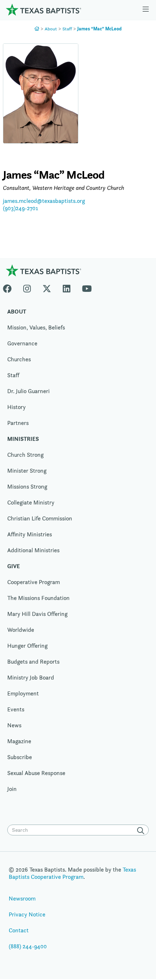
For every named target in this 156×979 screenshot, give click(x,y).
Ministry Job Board (30, 677)
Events (15, 709)
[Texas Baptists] (36, 29)
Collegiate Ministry (30, 502)
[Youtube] (87, 287)
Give (13, 566)
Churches (19, 359)
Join (12, 789)
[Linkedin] (66, 287)
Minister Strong (26, 470)
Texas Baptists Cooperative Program (72, 873)
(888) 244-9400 (28, 946)
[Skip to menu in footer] (145, 9)
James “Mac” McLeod (99, 29)
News (14, 725)
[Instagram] (27, 287)
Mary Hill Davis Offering (37, 613)
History (16, 407)
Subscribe (19, 757)
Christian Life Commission (39, 518)
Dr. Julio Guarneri (28, 391)
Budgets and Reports (33, 661)
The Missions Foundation (38, 598)
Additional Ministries (33, 550)
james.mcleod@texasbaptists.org (44, 200)
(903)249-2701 (20, 208)
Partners (18, 423)
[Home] (43, 9)
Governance (22, 343)
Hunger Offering (27, 645)
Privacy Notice (27, 914)
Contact (19, 930)
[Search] (142, 831)
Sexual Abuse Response (36, 773)
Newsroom (22, 898)
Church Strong (25, 454)
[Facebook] (10, 287)
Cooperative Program (33, 582)
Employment (23, 693)
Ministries (23, 439)
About (51, 29)
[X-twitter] (47, 287)
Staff (67, 29)
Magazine (19, 741)
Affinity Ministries (29, 534)
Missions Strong (27, 486)
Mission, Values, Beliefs (36, 327)
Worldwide (20, 629)
